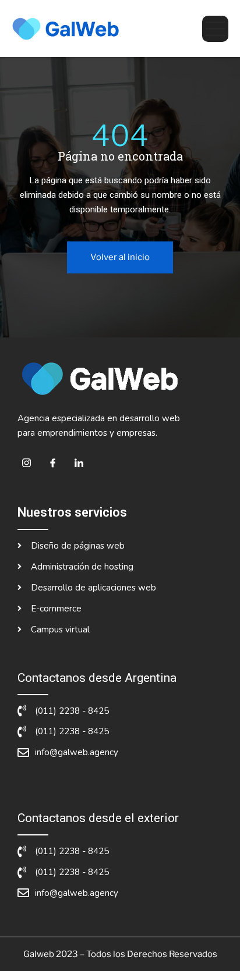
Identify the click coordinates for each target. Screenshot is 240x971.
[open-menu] (215, 29)
